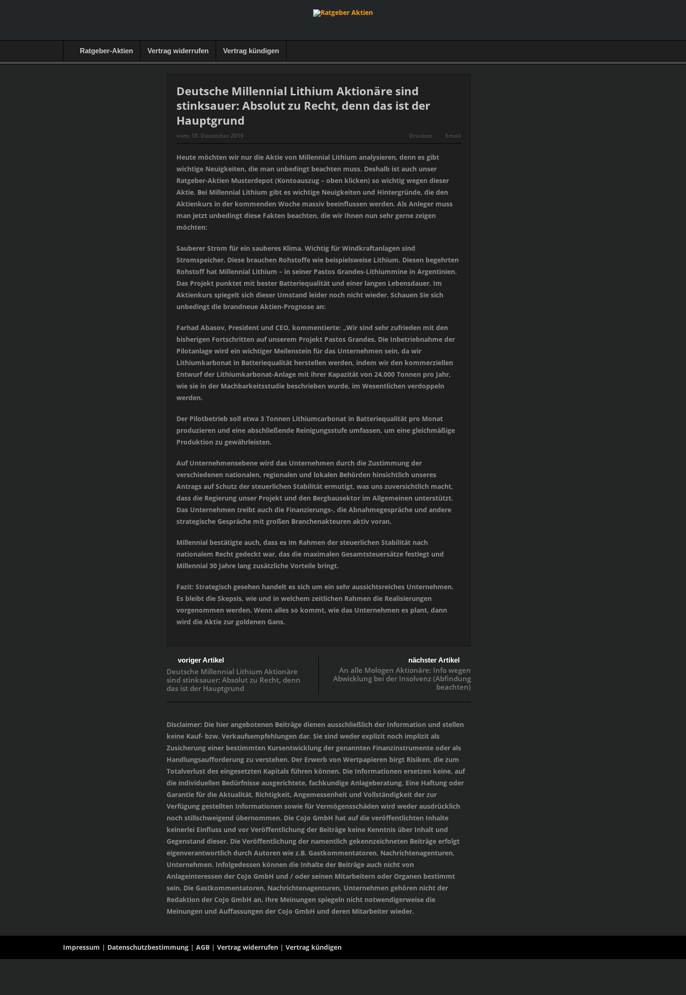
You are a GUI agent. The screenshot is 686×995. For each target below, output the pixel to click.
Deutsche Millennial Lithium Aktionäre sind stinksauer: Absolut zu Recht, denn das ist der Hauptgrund (234, 680)
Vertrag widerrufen (178, 51)
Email (453, 136)
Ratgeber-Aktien (106, 51)
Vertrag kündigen (251, 51)
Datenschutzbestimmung (148, 947)
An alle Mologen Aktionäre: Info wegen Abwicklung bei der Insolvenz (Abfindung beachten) (402, 678)
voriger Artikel (201, 660)
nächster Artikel (434, 660)
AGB (203, 947)
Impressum (81, 947)
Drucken (421, 136)
